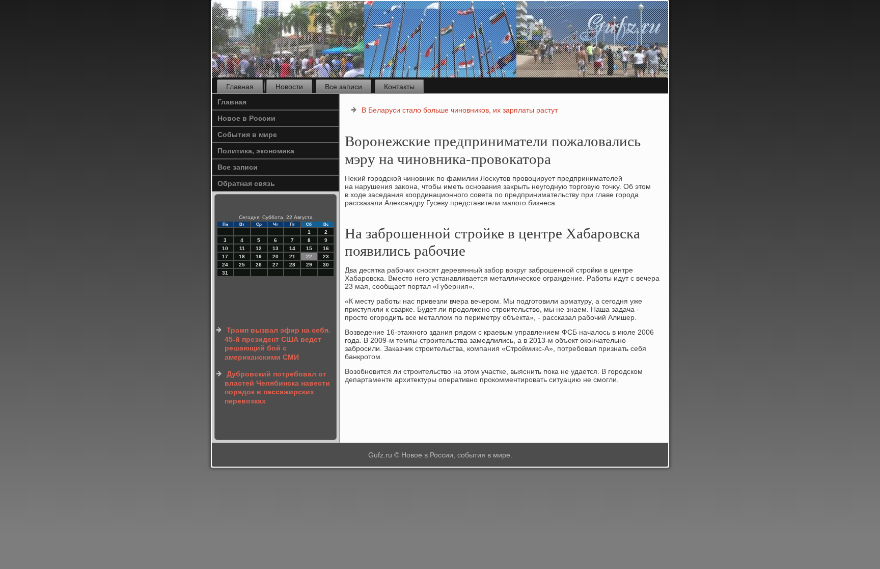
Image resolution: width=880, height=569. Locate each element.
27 (275, 264)
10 (225, 248)
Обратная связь (246, 183)
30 (326, 264)
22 (309, 256)
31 (225, 273)
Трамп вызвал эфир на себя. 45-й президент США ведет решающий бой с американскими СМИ (278, 343)
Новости (289, 87)
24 (225, 264)
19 (259, 256)
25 (242, 264)
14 (292, 248)
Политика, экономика (255, 151)
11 (242, 248)
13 (275, 248)
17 (225, 256)
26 (259, 264)
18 (242, 256)
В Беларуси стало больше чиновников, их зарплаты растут (460, 110)
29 (309, 264)
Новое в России (246, 118)
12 (259, 248)
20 (275, 256)
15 (309, 248)
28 (292, 264)
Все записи (343, 87)
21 (292, 256)
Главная (240, 87)
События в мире (247, 134)
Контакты (399, 87)
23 (326, 256)
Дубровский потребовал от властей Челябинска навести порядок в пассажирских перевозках (277, 387)
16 (326, 248)
